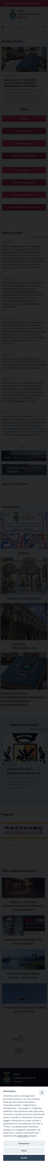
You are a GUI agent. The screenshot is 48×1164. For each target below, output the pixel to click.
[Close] (42, 1092)
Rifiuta (24, 1150)
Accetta (24, 1157)
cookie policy (22, 1135)
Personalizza (24, 1143)
